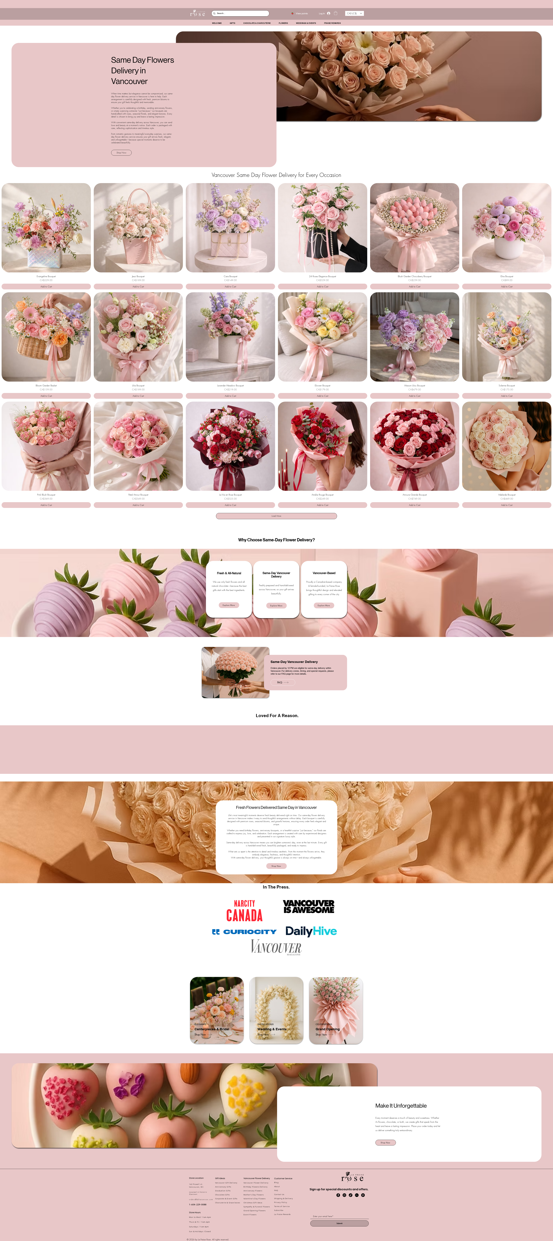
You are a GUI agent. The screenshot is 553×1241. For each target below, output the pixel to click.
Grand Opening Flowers (255, 1210)
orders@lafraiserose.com (201, 1199)
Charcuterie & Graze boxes (227, 1203)
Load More (276, 516)
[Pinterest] (363, 1195)
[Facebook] (338, 1195)
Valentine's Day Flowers (255, 1198)
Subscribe (278, 1210)
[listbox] (354, 13)
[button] (335, 13)
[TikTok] (350, 1195)
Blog (276, 1182)
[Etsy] (357, 1195)
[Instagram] (344, 1195)
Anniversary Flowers (253, 1191)
